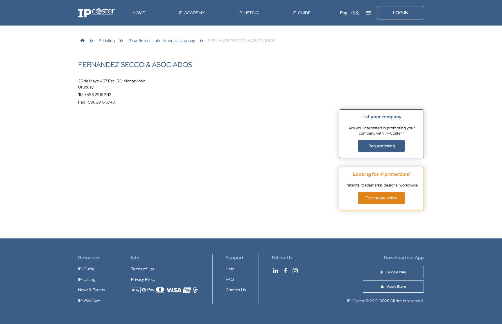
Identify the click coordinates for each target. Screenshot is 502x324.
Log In (400, 13)
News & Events (91, 289)
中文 (355, 12)
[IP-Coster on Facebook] (285, 270)
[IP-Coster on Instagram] (295, 270)
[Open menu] (368, 12)
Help (230, 268)
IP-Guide (302, 12)
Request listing (381, 146)
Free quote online (381, 197)
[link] (82, 40)
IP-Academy (192, 12)
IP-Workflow (89, 300)
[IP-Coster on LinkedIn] (275, 270)
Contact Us (236, 289)
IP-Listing (249, 12)
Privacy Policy (143, 279)
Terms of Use (143, 268)
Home (139, 12)
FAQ (230, 279)
